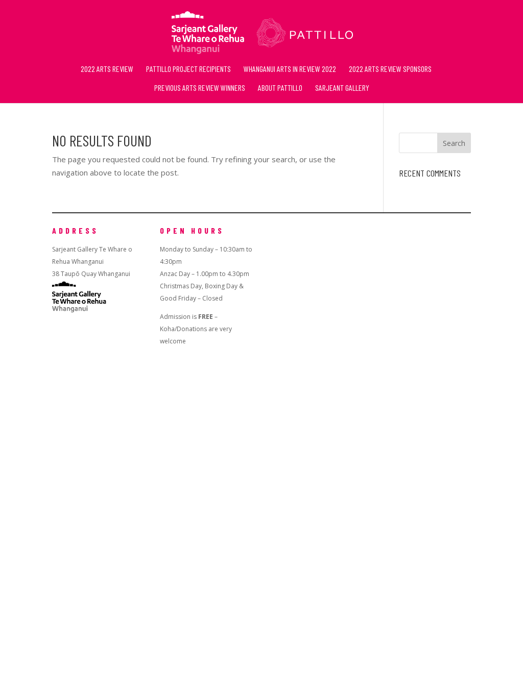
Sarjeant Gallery (342, 88)
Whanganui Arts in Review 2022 (290, 69)
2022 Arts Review (107, 69)
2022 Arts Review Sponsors (390, 69)
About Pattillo (280, 88)
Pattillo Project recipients (188, 69)
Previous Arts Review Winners (199, 88)
